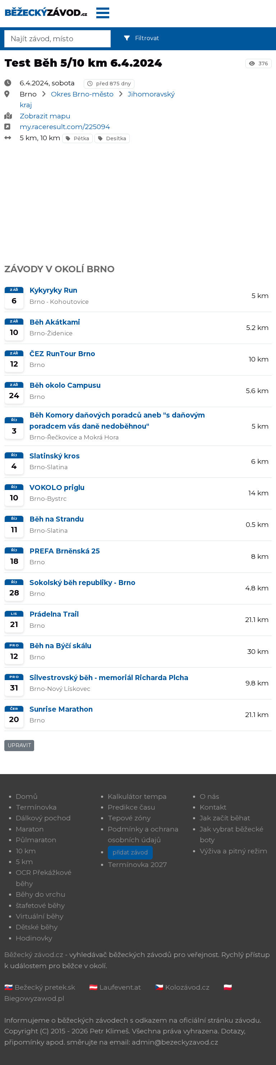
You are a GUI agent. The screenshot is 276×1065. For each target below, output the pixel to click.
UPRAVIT (19, 745)
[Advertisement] (138, 199)
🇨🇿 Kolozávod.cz (182, 987)
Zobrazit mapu (45, 116)
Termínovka (36, 807)
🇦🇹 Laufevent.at (115, 987)
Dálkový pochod (43, 818)
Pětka (80, 138)
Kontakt (213, 807)
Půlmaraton (36, 840)
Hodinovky (34, 938)
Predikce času (131, 807)
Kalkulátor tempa (137, 796)
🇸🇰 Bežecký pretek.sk (39, 987)
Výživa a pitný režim (233, 851)
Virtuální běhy (39, 916)
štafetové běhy (40, 905)
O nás (209, 796)
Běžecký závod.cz (33, 955)
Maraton (30, 829)
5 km (24, 862)
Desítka (115, 138)
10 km (26, 851)
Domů (27, 796)
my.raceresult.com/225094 (65, 127)
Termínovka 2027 (137, 865)
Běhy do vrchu (40, 894)
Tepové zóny (129, 818)
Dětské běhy (37, 927)
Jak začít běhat (225, 818)
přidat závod (130, 852)
